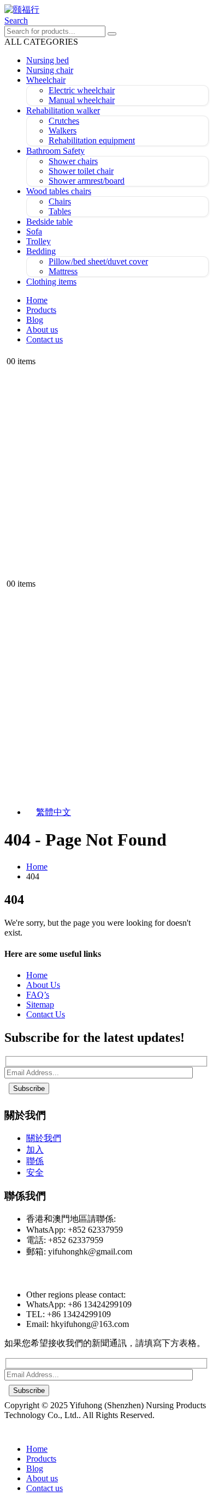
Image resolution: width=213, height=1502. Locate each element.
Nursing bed (47, 60)
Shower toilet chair (81, 171)
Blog (34, 319)
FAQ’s (37, 994)
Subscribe (29, 1088)
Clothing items (51, 281)
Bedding (41, 251)
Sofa (34, 231)
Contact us (44, 339)
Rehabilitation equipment (92, 140)
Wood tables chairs (58, 191)
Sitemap (40, 1004)
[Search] (112, 33)
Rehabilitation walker (63, 110)
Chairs (60, 201)
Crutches (64, 120)
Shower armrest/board (87, 180)
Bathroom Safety (55, 150)
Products (41, 310)
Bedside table (49, 221)
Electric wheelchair (82, 90)
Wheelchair (46, 80)
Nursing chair (49, 70)
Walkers (62, 130)
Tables (60, 211)
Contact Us (45, 1014)
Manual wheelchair (82, 100)
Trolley (38, 241)
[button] (16, 20)
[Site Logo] (21, 9)
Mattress (63, 271)
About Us (43, 985)
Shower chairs (73, 161)
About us (42, 329)
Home (37, 300)
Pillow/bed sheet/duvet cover (98, 261)
